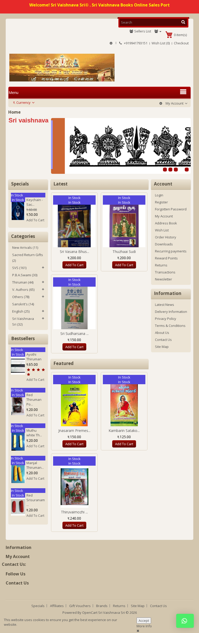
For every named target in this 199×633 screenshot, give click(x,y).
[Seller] (157, 31)
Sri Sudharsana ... (74, 333)
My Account (164, 216)
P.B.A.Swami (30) (24, 275)
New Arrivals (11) (25, 247)
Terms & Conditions (170, 325)
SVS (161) (19, 267)
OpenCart (89, 612)
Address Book (166, 223)
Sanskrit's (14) (23, 304)
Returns (161, 265)
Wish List (162, 230)
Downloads (164, 244)
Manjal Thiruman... (35, 465)
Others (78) (20, 296)
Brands (102, 605)
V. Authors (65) (23, 289)
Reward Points (166, 258)
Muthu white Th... (34, 432)
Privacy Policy (165, 318)
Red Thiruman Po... (33, 400)
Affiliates (57, 605)
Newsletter (163, 279)
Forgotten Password (171, 209)
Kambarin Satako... (124, 430)
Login (159, 195)
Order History (165, 237)
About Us (162, 332)
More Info (144, 626)
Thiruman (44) (22, 282)
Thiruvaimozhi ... (74, 512)
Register (161, 202)
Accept (144, 620)
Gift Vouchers (80, 605)
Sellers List (142, 31)
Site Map (162, 346)
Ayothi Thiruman (33, 356)
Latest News (164, 304)
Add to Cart (35, 220)
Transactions (165, 272)
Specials (38, 605)
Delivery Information (171, 311)
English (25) (21, 311)
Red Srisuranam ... (35, 500)
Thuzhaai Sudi (124, 251)
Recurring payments (171, 251)
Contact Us (163, 339)
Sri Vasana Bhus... (74, 251)
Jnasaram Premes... (74, 430)
